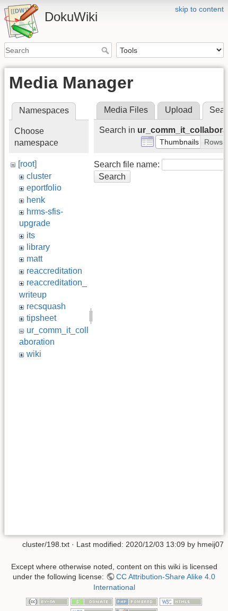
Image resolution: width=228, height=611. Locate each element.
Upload (178, 109)
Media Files (126, 109)
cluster (39, 176)
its (31, 235)
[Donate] (92, 601)
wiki (34, 353)
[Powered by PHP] (136, 601)
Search (106, 50)
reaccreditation (54, 270)
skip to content (199, 9)
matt (34, 258)
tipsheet (41, 317)
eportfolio (44, 187)
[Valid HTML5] (181, 601)
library (38, 246)
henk (36, 199)
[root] (27, 163)
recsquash (46, 306)
